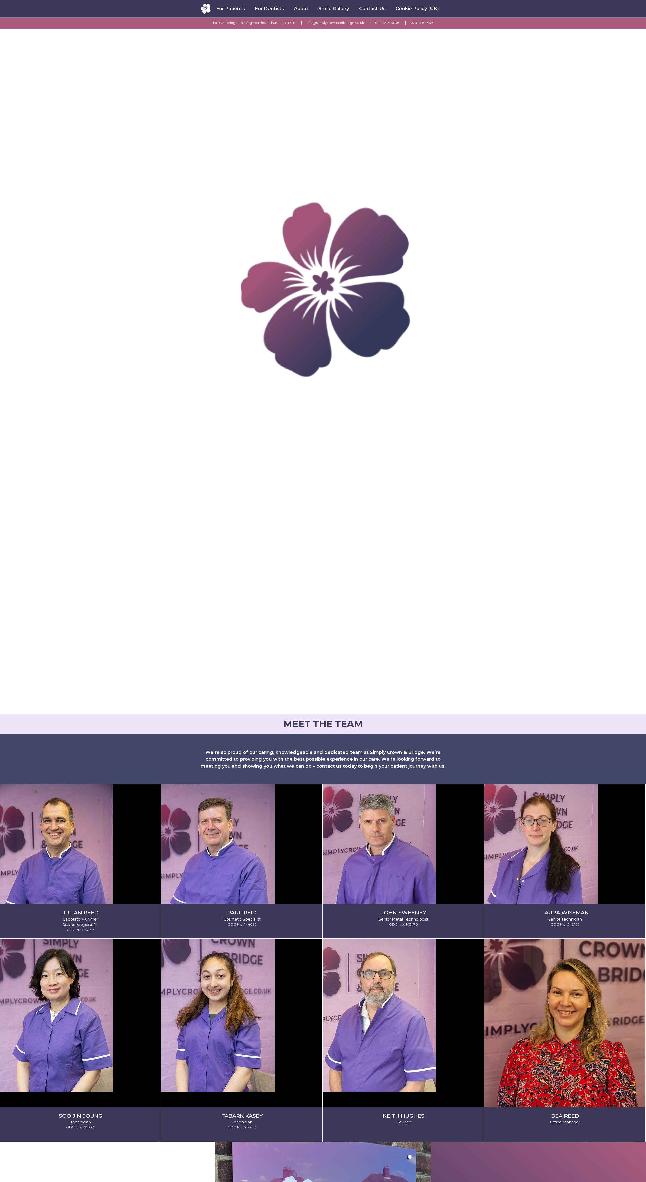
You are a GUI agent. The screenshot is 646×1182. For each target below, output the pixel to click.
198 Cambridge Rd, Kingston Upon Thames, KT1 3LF (254, 23)
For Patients (230, 8)
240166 (573, 924)
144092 (250, 924)
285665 (89, 1127)
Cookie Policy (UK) (417, 8)
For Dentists (269, 8)
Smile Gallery (333, 8)
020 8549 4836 (387, 23)
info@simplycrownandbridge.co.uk (336, 23)
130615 (89, 929)
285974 (250, 1127)
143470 (412, 924)
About (301, 8)
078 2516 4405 (422, 23)
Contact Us (372, 8)
